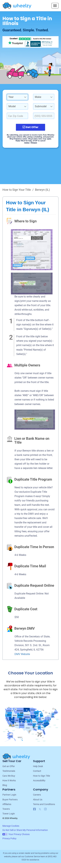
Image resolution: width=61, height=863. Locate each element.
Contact (37, 771)
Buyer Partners (10, 799)
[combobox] (17, 97)
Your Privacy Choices (19, 834)
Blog (4, 785)
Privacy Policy (9, 838)
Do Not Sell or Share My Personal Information (25, 830)
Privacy (34, 143)
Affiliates (6, 804)
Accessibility (39, 780)
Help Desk (38, 766)
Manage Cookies (10, 826)
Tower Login (8, 813)
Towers (6, 809)
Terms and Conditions (44, 804)
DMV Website (22, 654)
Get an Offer (8, 766)
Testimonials (8, 771)
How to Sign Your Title (16, 189)
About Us (37, 799)
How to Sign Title (41, 776)
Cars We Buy (8, 776)
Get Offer (31, 127)
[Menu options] (55, 5)
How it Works (9, 780)
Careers (37, 794)
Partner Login (9, 794)
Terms (26, 143)
